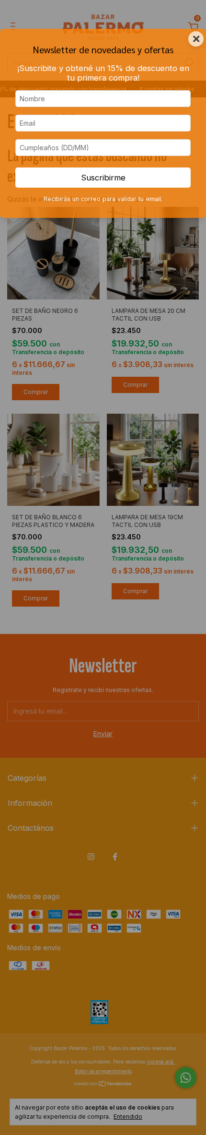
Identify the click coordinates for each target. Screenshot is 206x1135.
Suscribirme (103, 177)
